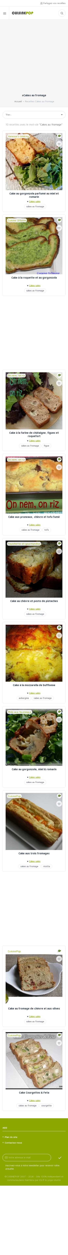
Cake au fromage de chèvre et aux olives (34, 1008)
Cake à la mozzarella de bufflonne (34, 685)
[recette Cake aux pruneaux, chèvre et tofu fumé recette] (34, 485)
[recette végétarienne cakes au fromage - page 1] (21, 13)
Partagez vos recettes (54, 3)
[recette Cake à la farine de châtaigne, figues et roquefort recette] (34, 400)
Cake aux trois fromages (34, 853)
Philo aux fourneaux (19, 711)
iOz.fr (42, 1180)
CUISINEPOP (13, 1176)
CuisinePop (14, 796)
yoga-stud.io (54, 1180)
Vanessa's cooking (18, 136)
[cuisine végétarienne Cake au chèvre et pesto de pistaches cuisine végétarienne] (34, 569)
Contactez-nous (13, 1142)
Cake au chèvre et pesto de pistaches (34, 600)
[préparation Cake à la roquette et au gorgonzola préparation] (34, 245)
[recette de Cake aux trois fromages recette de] (34, 821)
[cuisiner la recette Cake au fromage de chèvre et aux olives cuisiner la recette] (34, 976)
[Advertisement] (34, 58)
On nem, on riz (16, 375)
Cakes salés (34, 201)
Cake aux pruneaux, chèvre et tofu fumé (34, 516)
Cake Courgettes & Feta (34, 1092)
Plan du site (11, 1137)
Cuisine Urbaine (17, 220)
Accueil (18, 101)
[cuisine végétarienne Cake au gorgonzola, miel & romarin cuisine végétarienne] (34, 737)
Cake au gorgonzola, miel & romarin (34, 769)
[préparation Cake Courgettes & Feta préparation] (34, 1060)
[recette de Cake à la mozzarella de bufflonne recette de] (34, 653)
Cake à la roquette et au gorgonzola (34, 277)
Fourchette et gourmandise (24, 543)
